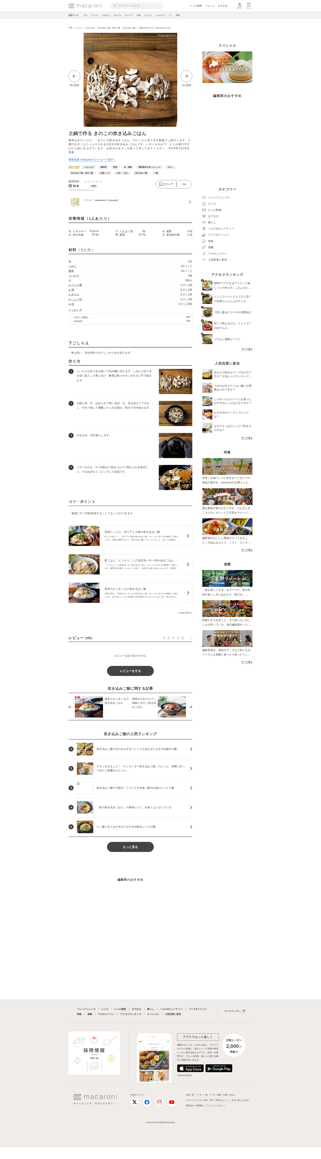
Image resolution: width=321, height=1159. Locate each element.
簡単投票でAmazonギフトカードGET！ (92, 159)
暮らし (150, 1009)
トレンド (210, 5)
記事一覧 (190, 1095)
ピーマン (95, 15)
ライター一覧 (202, 1095)
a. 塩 (71, 304)
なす (86, 15)
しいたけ (74, 275)
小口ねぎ (78, 321)
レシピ (105, 1009)
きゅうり (118, 15)
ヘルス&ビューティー (171, 1009)
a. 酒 (71, 289)
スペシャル (153, 1014)
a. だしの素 (75, 285)
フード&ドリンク (198, 1009)
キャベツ (129, 15)
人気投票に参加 (173, 1014)
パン (171, 15)
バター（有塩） (81, 317)
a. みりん (74, 294)
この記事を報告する (184, 613)
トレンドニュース (86, 1009)
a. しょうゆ (75, 299)
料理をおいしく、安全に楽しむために (233, 1100)
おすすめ (222, 5)
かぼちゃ (106, 15)
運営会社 (190, 1105)
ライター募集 (215, 1095)
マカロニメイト (106, 1014)
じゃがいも (160, 15)
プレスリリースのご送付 (197, 1100)
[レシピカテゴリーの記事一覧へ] (74, 167)
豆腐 (138, 15)
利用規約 (200, 1105)
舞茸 (71, 271)
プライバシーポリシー (215, 1105)
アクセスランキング (130, 1014)
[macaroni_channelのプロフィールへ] (130, 202)
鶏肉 (178, 15)
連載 (89, 1014)
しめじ (73, 266)
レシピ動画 (196, 5)
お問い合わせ (229, 1095)
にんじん (148, 15)
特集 (79, 1014)
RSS (212, 1100)
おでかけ (136, 1009)
